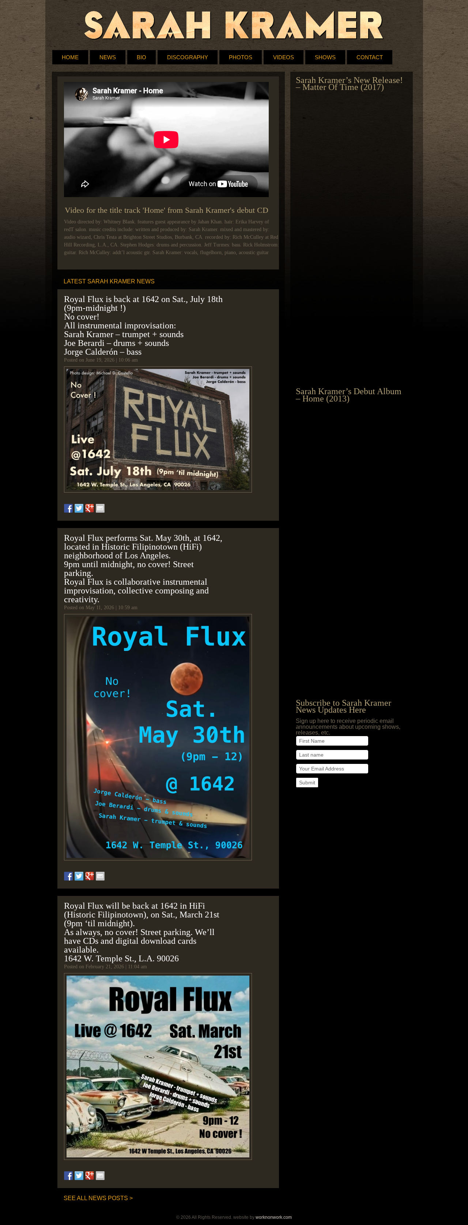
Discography (187, 57)
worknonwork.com (274, 1217)
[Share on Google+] (89, 508)
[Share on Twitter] (79, 508)
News (107, 57)
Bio (141, 57)
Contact (369, 57)
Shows (325, 57)
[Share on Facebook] (68, 508)
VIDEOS (283, 57)
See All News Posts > (98, 1198)
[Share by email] (100, 508)
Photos (240, 57)
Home (70, 57)
